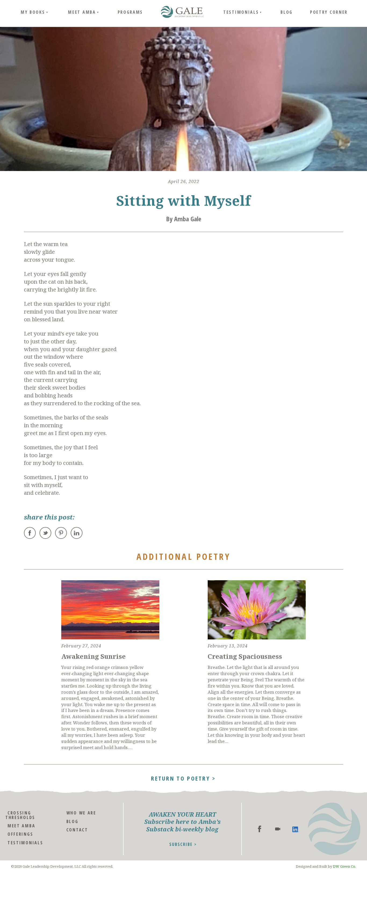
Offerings (20, 834)
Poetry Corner (329, 12)
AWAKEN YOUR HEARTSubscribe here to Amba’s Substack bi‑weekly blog (182, 822)
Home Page (182, 12)
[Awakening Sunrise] (110, 609)
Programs (130, 12)
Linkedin (296, 829)
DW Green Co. (344, 866)
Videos (278, 829)
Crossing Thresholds (20, 815)
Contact (77, 830)
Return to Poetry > (183, 777)
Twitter (45, 533)
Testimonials (241, 12)
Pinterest (61, 533)
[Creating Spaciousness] (257, 609)
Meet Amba (82, 12)
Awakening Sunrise (93, 656)
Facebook (30, 533)
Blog (286, 12)
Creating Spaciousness (245, 656)
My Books (33, 12)
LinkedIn (76, 533)
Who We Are (81, 813)
